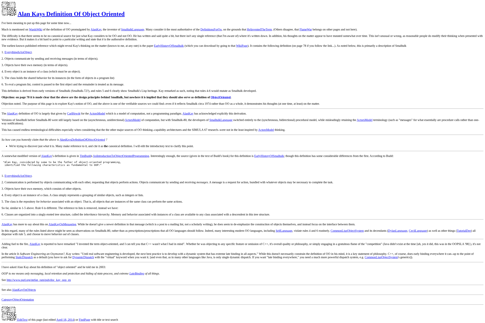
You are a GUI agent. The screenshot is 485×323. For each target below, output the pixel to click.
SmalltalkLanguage (132, 29)
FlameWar (306, 29)
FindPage (84, 319)
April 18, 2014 (65, 319)
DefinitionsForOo (211, 29)
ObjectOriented (221, 97)
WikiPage (242, 45)
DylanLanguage (397, 230)
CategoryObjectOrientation (18, 299)
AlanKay (96, 29)
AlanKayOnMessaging (62, 224)
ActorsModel (97, 113)
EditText (21, 319)
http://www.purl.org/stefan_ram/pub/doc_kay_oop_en (39, 280)
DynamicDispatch (83, 257)
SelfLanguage (284, 230)
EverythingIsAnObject (18, 52)
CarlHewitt (73, 113)
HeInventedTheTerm (259, 29)
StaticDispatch (24, 257)
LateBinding (136, 273)
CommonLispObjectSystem (347, 230)
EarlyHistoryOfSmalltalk (169, 45)
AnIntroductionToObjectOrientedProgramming (121, 156)
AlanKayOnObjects (24, 289)
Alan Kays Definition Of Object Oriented (71, 13)
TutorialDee (464, 230)
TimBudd (85, 156)
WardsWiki (35, 29)
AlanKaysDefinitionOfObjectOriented (82, 139)
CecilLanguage (418, 230)
